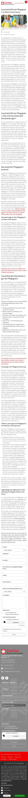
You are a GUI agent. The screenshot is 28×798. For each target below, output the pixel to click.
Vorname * (5, 560)
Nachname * (6, 553)
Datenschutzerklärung (6, 785)
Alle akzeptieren (19, 796)
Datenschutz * (6, 610)
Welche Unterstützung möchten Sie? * (13, 588)
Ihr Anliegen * (6, 595)
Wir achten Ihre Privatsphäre (14, 763)
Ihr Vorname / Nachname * (9, 682)
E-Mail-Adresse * (7, 582)
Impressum (4, 783)
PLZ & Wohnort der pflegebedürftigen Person (12, 567)
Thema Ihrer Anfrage (7, 702)
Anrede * (5, 547)
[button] (2, 678)
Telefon (5, 575)
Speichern (7, 796)
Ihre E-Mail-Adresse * (7, 695)
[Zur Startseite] (7, 3)
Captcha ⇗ (21, 625)
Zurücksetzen (14, 742)
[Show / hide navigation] (26, 2)
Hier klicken (15, 622)
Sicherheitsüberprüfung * (9, 617)
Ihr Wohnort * (5, 689)
